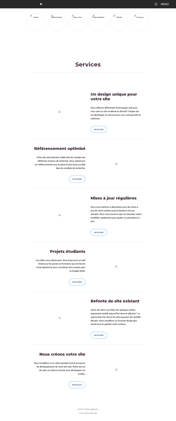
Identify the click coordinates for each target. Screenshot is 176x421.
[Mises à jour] (77, 13)
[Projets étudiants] (98, 13)
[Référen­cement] (57, 13)
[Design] (36, 13)
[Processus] (140, 13)
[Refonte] (119, 13)
